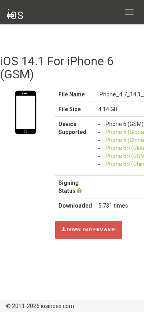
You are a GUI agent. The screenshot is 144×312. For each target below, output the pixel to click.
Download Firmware (91, 229)
